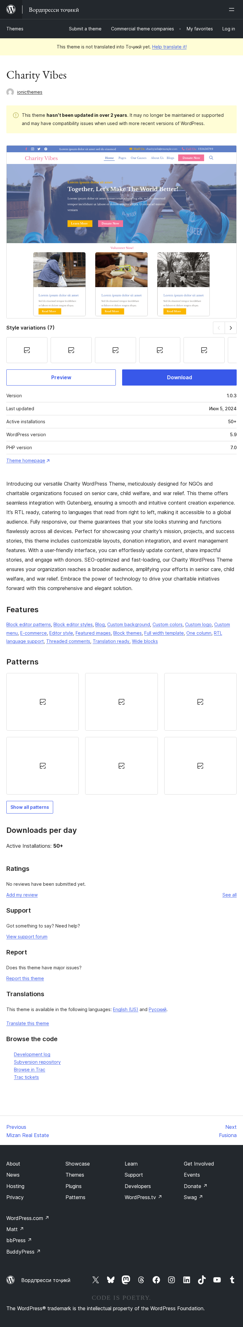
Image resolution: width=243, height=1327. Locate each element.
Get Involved (199, 1163)
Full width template (164, 633)
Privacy (15, 1197)
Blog (100, 624)
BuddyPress (23, 1251)
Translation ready (111, 641)
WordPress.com (27, 1218)
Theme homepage (25, 460)
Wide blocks (145, 641)
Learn (131, 1163)
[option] (42, 702)
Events (192, 1175)
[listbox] (121, 734)
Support (134, 1175)
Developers (138, 1186)
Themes (14, 28)
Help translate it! (169, 46)
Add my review (22, 894)
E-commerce (33, 633)
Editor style (61, 633)
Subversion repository (37, 1062)
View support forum (26, 936)
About (13, 1163)
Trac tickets (26, 1077)
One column (198, 633)
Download (179, 377)
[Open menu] (233, 9)
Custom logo (198, 624)
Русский (157, 1009)
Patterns (75, 1197)
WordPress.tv (143, 1197)
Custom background (128, 624)
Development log (32, 1054)
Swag (193, 1197)
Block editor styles (73, 624)
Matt (15, 1229)
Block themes (127, 633)
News (13, 1175)
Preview (61, 377)
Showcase (77, 1163)
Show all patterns (29, 807)
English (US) (125, 1009)
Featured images (93, 633)
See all (229, 894)
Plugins (73, 1186)
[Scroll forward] (231, 328)
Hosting (15, 1186)
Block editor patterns (28, 624)
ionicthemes (29, 92)
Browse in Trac (29, 1069)
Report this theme (25, 978)
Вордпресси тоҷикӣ (46, 1280)
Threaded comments (68, 641)
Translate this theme (27, 1023)
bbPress (19, 1240)
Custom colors (168, 624)
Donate (196, 1186)
